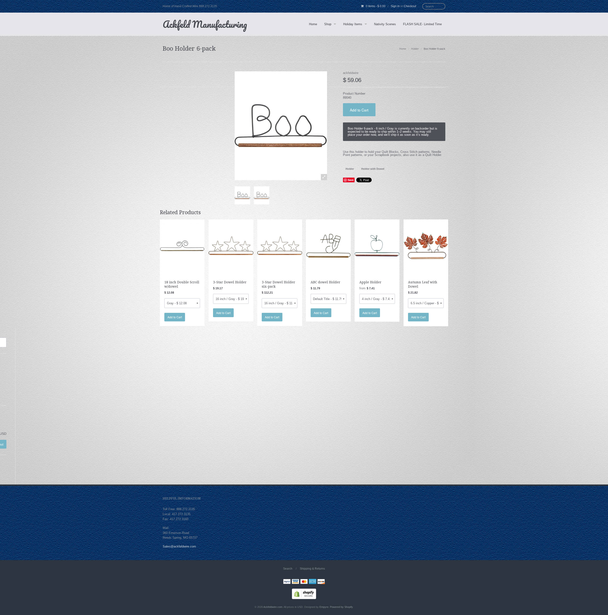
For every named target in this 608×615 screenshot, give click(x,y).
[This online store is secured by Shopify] (304, 594)
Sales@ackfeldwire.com (179, 546)
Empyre (323, 606)
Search (287, 568)
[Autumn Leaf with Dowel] (426, 245)
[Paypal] (287, 582)
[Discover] (321, 582)
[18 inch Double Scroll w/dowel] (182, 245)
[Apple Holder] (377, 245)
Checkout (410, 6)
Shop (327, 24)
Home (313, 24)
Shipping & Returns (312, 568)
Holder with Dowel (372, 168)
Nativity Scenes (385, 24)
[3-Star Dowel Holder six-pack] (279, 245)
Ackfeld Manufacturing (205, 24)
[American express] (312, 582)
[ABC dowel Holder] (328, 245)
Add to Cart (359, 109)
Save (351, 180)
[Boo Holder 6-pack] (242, 195)
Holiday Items (352, 24)
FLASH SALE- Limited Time (422, 24)
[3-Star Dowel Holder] (231, 245)
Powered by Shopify (341, 606)
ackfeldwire (350, 73)
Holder (415, 48)
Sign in (395, 6)
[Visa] (295, 582)
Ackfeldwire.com (272, 606)
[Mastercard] (304, 582)
